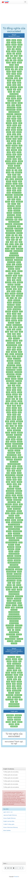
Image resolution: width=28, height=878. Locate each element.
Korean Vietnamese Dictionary (10, 827)
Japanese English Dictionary (10, 815)
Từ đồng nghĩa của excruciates (10, 784)
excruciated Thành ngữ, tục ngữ (14, 742)
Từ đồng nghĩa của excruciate (10, 775)
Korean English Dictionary (9, 818)
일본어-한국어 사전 (7, 812)
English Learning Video (8, 821)
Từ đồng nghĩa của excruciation (10, 778)
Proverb (16, 876)
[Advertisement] (14, 14)
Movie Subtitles (7, 830)
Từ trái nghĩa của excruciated (14, 735)
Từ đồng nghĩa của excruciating (10, 772)
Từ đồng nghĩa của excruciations (11, 787)
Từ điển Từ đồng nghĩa (8, 824)
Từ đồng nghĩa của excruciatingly (11, 781)
